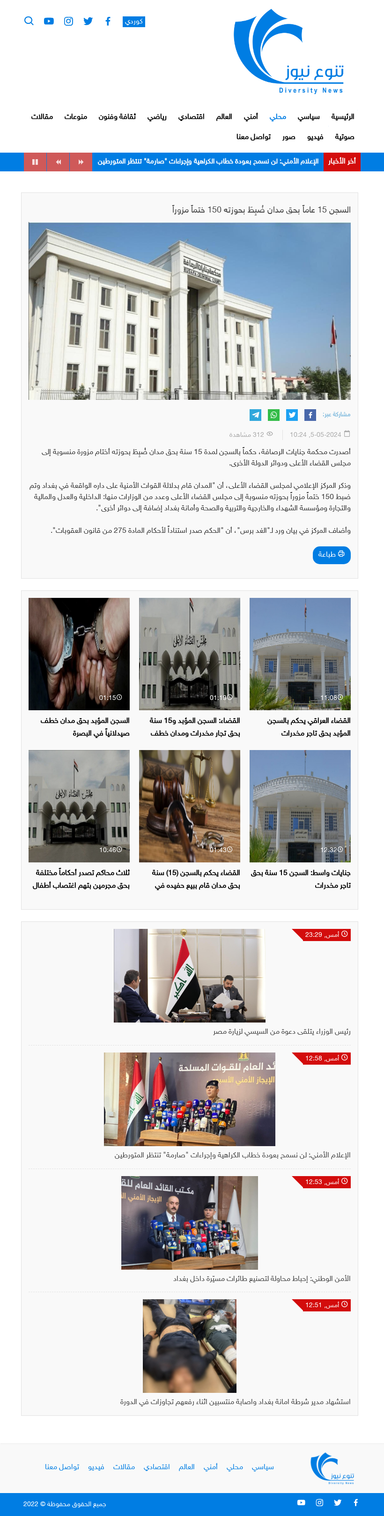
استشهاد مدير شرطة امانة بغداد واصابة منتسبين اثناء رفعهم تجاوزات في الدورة (235, 1402)
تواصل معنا (253, 137)
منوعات (76, 117)
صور (288, 137)
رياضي (157, 117)
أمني (251, 117)
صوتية (344, 137)
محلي (278, 117)
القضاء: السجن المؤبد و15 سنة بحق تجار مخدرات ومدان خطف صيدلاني (195, 734)
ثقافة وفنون (117, 117)
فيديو (315, 137)
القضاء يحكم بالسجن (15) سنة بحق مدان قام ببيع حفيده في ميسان (196, 886)
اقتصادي (191, 117)
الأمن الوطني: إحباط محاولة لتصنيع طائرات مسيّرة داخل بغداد (234, 162)
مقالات (42, 117)
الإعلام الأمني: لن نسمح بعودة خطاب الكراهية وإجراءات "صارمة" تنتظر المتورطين (233, 1155)
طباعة (328, 555)
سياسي (309, 117)
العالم (224, 117)
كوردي (134, 22)
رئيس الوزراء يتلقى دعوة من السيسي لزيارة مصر (282, 1032)
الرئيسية (343, 117)
